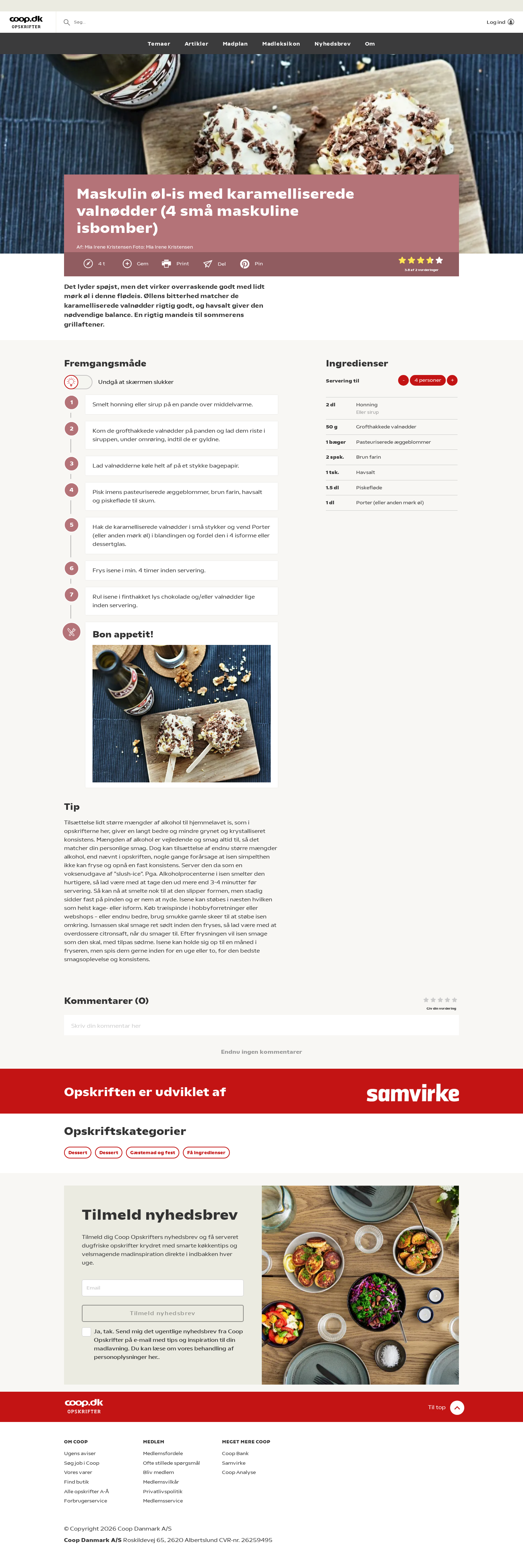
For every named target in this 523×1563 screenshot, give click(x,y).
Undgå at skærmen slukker (136, 382)
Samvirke (233, 1463)
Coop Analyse (239, 1472)
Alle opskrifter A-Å (86, 1492)
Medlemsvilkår (161, 1482)
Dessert (77, 1152)
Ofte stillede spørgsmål (171, 1463)
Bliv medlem (158, 1472)
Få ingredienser (206, 1152)
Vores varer (78, 1472)
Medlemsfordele (163, 1453)
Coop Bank (235, 1453)
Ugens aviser (80, 1453)
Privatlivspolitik (163, 1492)
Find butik (76, 1482)
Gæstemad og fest (152, 1152)
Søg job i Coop (81, 1463)
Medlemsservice (163, 1501)
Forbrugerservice (85, 1501)
